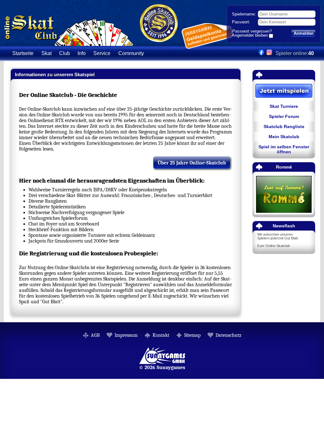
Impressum (126, 335)
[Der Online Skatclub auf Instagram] (269, 53)
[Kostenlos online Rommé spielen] (284, 195)
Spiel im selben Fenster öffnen (284, 149)
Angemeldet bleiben (250, 36)
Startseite (23, 53)
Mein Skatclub (284, 136)
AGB (95, 335)
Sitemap (192, 335)
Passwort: (241, 22)
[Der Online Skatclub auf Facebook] (261, 53)
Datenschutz (228, 335)
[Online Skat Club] (69, 42)
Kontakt (161, 335)
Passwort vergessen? (252, 31)
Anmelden (304, 33)
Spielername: (244, 14)
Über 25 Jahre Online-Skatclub (192, 163)
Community (131, 53)
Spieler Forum (284, 116)
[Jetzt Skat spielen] (284, 91)
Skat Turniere (284, 106)
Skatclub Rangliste (284, 126)
